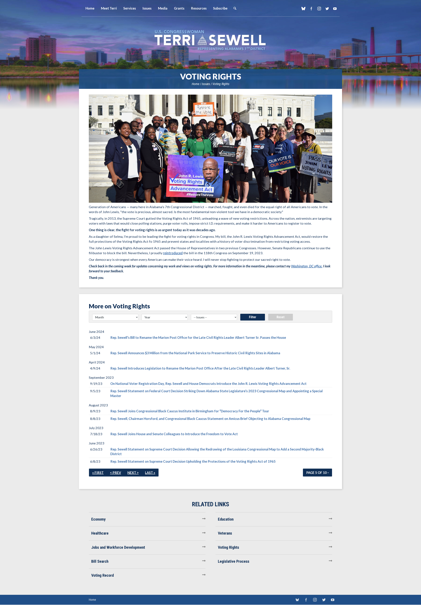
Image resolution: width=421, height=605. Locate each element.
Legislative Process (233, 561)
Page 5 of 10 (316, 473)
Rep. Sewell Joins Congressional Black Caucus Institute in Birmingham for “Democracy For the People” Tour (189, 411)
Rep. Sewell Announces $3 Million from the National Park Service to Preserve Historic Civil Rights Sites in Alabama (195, 353)
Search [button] (235, 8)
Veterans (225, 533)
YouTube (335, 8)
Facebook (311, 8)
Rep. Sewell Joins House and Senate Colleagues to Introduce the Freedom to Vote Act (174, 434)
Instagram (319, 8)
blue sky (303, 8)
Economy (98, 519)
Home (195, 84)
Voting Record (102, 575)
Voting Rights (220, 84)
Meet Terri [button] (109, 8)
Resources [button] (199, 8)
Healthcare (100, 533)
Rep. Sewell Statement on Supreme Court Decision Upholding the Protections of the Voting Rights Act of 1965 (193, 461)
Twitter (327, 8)
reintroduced (173, 253)
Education (226, 519)
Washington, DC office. (306, 266)
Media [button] (162, 8)
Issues (206, 84)
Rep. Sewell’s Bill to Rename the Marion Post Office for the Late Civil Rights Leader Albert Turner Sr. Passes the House (198, 337)
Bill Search (99, 561)
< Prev (115, 473)
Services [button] (129, 8)
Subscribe (220, 8)
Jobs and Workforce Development (118, 547)
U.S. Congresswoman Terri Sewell (210, 40)
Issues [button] (146, 8)
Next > (133, 473)
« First (98, 473)
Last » (150, 473)
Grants (179, 8)
